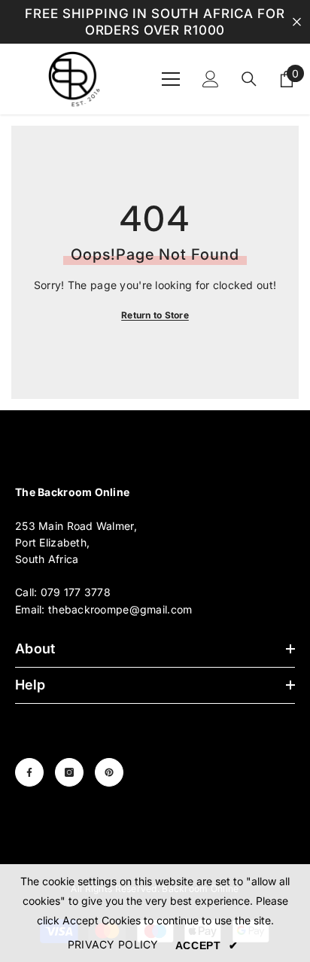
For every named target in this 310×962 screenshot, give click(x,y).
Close (296, 22)
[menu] (171, 79)
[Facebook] (29, 772)
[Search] (249, 79)
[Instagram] (69, 772)
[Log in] (210, 79)
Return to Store (155, 315)
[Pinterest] (109, 772)
